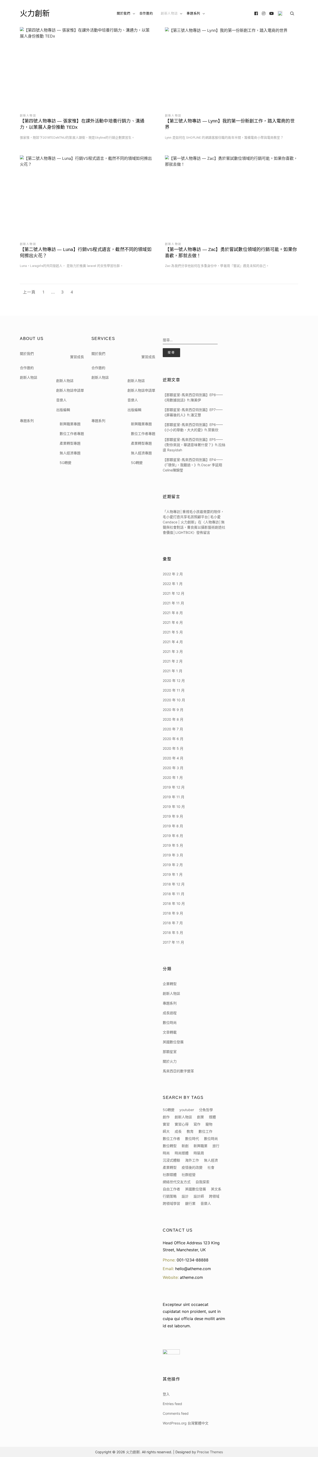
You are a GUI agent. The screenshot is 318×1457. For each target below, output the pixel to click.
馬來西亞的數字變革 (178, 1071)
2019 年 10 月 (174, 806)
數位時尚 (170, 1022)
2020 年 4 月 (173, 758)
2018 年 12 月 (174, 884)
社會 (210, 1167)
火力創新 (35, 13)
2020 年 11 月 (174, 690)
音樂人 (61, 400)
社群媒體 (170, 1174)
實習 (166, 1124)
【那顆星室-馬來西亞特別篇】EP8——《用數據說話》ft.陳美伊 (193, 397)
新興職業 (200, 1146)
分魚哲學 (206, 1110)
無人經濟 (211, 1160)
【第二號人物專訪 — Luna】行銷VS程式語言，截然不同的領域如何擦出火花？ (86, 252)
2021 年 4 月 (173, 642)
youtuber (186, 1110)
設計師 (199, 1196)
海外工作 (192, 1160)
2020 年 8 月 (173, 719)
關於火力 (170, 1061)
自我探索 (202, 1182)
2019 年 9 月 (173, 816)
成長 (178, 1131)
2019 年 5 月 (173, 845)
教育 (190, 1131)
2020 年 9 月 (173, 710)
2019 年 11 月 (173, 797)
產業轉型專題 (70, 443)
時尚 (166, 1153)
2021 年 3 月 (173, 651)
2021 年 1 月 (172, 671)
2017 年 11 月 (173, 942)
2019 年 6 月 (173, 835)
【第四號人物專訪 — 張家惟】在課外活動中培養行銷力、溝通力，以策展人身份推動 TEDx (82, 124)
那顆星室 (170, 1051)
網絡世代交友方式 (177, 1182)
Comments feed (176, 1413)
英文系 (216, 1189)
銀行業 (190, 1203)
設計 (185, 1196)
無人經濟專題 (70, 453)
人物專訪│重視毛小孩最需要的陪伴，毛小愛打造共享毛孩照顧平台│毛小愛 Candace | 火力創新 (193, 516)
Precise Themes (210, 1452)
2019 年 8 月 (173, 826)
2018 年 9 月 (173, 913)
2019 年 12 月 (174, 787)
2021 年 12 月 (173, 593)
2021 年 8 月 (173, 613)
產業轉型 (170, 1167)
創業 (200, 1117)
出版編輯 (63, 410)
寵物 (208, 1124)
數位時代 (192, 1138)
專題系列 (193, 13)
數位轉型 (170, 1146)
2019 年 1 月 (173, 874)
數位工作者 (171, 1138)
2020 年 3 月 (173, 768)
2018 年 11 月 (173, 894)
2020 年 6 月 (173, 739)
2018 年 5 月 (173, 932)
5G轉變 (65, 462)
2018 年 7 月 (173, 923)
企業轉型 (170, 984)
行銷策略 (170, 1196)
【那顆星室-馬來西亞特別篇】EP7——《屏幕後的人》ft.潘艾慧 (193, 412)
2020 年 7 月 (173, 729)
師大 (166, 1131)
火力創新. (133, 1452)
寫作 (197, 1124)
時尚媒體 (182, 1153)
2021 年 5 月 (173, 632)
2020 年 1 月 (173, 777)
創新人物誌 (169, 13)
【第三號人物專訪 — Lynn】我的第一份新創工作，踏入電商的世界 (230, 124)
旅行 (215, 1146)
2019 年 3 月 (173, 855)
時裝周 (199, 1153)
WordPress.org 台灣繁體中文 (185, 1423)
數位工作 (205, 1131)
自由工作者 (171, 1189)
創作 (166, 1117)
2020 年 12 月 (174, 680)
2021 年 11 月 (173, 603)
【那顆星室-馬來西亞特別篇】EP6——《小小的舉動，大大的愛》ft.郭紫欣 (193, 427)
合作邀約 (146, 13)
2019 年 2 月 (173, 865)
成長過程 (170, 1013)
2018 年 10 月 (174, 903)
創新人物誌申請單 (70, 390)
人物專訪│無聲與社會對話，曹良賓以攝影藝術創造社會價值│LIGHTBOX (194, 527)
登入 (166, 1394)
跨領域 (214, 1196)
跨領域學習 (171, 1203)
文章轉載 (170, 1032)
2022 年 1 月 (173, 584)
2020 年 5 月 (173, 748)
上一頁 (29, 292)
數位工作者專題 (72, 433)
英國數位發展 (173, 1042)
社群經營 (189, 1174)
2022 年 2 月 (173, 574)
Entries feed (172, 1404)
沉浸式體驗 (171, 1160)
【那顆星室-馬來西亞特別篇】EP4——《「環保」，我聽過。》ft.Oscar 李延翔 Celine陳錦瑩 (193, 465)
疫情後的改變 (192, 1167)
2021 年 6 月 (173, 622)
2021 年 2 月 (173, 661)
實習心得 (182, 1124)
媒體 (212, 1117)
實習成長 (77, 357)
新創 (185, 1146)
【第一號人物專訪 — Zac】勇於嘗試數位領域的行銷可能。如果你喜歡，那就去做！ (231, 252)
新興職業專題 (70, 424)
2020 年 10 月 (174, 700)
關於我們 (123, 13)
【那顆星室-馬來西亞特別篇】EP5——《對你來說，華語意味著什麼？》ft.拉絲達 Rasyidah (194, 444)
